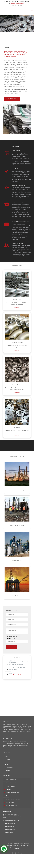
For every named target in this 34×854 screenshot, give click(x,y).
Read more (17, 307)
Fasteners (9, 796)
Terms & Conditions (22, 847)
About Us (8, 759)
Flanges (8, 789)
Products (8, 762)
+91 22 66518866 (10, 823)
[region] (17, 23)
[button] (15, 30)
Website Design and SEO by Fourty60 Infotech (17, 845)
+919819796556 (11, 1)
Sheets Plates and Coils (13, 799)
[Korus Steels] (17, 11)
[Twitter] (18, 5)
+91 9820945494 (10, 833)
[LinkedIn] (21, 5)
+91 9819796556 (10, 830)
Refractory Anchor (11, 805)
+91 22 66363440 (10, 826)
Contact (7, 770)
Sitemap (17, 848)
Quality (7, 765)
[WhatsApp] (13, 5)
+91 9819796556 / (20, 668)
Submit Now (11, 647)
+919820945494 (24, 1)
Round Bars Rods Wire (12, 792)
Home (7, 756)
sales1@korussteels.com (18, 3)
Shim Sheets (10, 802)
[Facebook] (16, 5)
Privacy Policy (10, 847)
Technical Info (9, 767)
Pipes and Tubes (11, 779)
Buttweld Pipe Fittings (12, 783)
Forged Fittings (10, 786)
